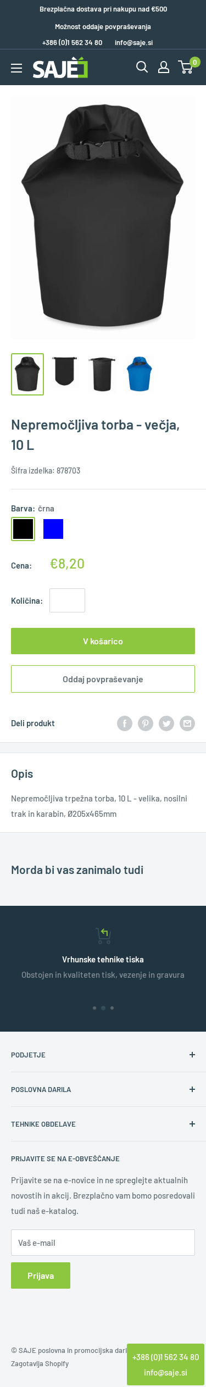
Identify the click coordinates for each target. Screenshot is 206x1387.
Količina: (27, 600)
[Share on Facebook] (124, 723)
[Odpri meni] (16, 68)
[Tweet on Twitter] (166, 723)
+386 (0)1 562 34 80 (165, 1357)
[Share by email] (187, 723)
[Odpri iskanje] (142, 67)
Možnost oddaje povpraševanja (103, 26)
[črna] (23, 529)
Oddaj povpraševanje (103, 678)
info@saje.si (134, 42)
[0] (186, 67)
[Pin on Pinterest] (145, 723)
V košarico (103, 641)
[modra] (53, 529)
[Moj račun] (163, 67)
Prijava (40, 1275)
